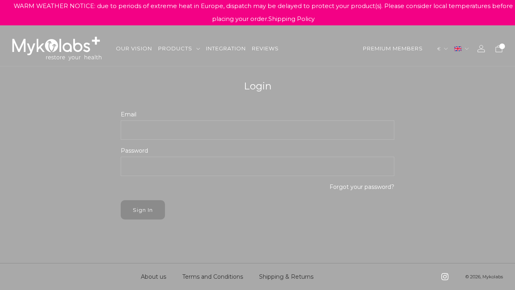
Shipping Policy (291, 19)
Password (134, 150)
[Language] (461, 48)
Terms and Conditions (212, 276)
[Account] (481, 49)
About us (153, 276)
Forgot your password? (362, 187)
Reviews (265, 48)
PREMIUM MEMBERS (393, 48)
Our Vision (134, 48)
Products (175, 48)
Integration (226, 48)
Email (128, 114)
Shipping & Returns (286, 276)
